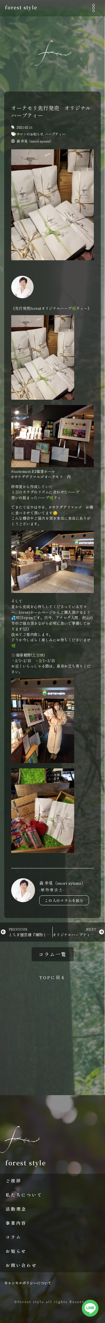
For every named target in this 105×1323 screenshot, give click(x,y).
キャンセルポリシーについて (28, 1283)
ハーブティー (55, 134)
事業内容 (16, 1223)
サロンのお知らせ (30, 134)
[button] (93, 8)
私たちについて (24, 1195)
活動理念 (16, 1209)
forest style (21, 7)
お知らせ (16, 1251)
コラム (13, 1237)
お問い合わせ (21, 1265)
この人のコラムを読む (64, 900)
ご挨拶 (13, 1181)
